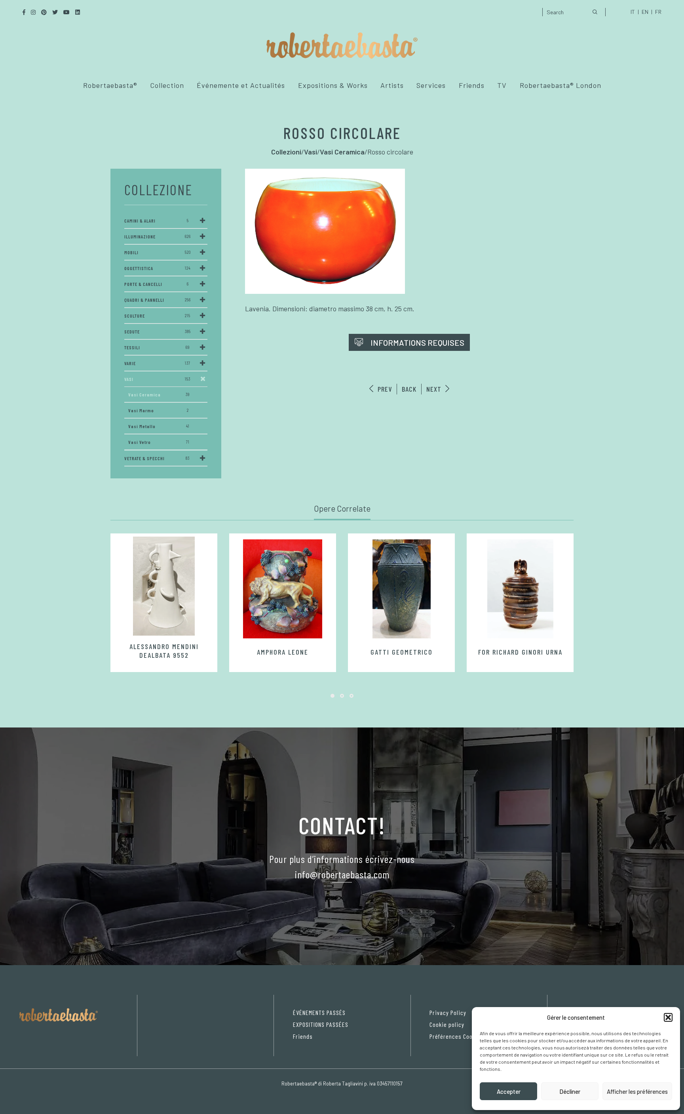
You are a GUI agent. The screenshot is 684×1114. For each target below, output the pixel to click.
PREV (384, 389)
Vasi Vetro (159, 442)
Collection (167, 85)
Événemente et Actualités (241, 85)
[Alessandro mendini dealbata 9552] (163, 586)
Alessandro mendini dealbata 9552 (164, 650)
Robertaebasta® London (560, 85)
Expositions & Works (333, 85)
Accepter (509, 1091)
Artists (392, 85)
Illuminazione (157, 236)
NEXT (434, 389)
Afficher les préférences (637, 1091)
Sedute (157, 331)
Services (431, 85)
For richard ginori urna (520, 651)
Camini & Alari (156, 220)
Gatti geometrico (401, 651)
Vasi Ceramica (159, 394)
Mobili (157, 252)
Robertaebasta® (110, 85)
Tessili (157, 347)
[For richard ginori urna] (520, 588)
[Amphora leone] (282, 588)
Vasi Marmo (158, 410)
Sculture (157, 315)
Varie (157, 363)
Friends (471, 85)
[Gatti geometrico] (401, 588)
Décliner (569, 1091)
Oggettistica (157, 268)
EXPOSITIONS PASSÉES (320, 1024)
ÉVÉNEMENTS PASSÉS (319, 1012)
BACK (409, 389)
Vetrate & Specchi (157, 458)
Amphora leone (282, 651)
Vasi (157, 379)
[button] (668, 1017)
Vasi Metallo (159, 426)
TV (502, 85)
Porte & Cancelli (156, 284)
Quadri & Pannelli (157, 300)
